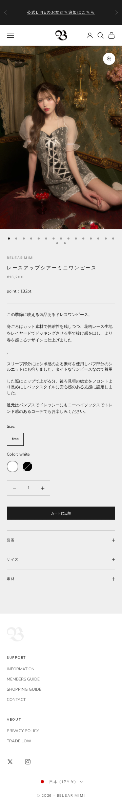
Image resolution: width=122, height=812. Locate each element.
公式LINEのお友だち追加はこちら (61, 12)
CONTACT (16, 699)
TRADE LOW (19, 741)
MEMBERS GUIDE (23, 679)
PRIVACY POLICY (23, 731)
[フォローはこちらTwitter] (10, 761)
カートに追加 (61, 513)
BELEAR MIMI (20, 258)
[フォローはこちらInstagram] (27, 761)
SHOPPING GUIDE (24, 689)
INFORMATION (21, 669)
